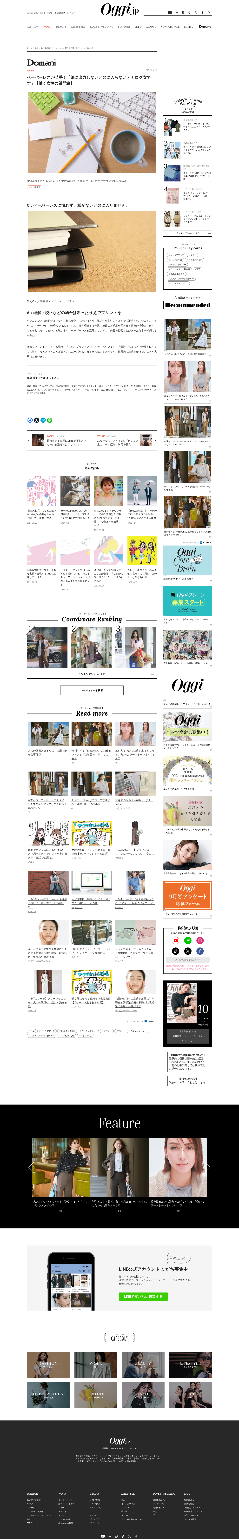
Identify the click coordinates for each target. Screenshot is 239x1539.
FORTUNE (124, 26)
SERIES (188, 26)
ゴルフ (124, 1500)
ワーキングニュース (90, 1031)
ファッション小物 (35, 1511)
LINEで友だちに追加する (143, 1297)
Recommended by (135, 1021)
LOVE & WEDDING (101, 26)
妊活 (155, 1511)
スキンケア (95, 1504)
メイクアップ (96, 1507)
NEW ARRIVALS (170, 26)
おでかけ (125, 1515)
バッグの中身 (86, 1036)
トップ (29, 48)
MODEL (151, 26)
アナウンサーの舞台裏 (180, 269)
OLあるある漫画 (68, 1031)
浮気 (155, 1515)
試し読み (198, 1036)
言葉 (32, 1031)
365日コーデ (32, 1523)
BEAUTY (61, 26)
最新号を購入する (187, 1031)
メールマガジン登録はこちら (187, 960)
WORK (47, 26)
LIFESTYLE (78, 26)
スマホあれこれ (67, 1036)
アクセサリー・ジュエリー (39, 1515)
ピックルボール (128, 1504)
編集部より (189, 1500)
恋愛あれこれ (159, 1500)
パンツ (30, 1504)
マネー (121, 1031)
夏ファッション (34, 1500)
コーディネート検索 (92, 690)
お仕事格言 (45, 48)
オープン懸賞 (190, 1519)
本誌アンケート (191, 1515)
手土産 (124, 1511)
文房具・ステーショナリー (42, 1036)
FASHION (33, 26)
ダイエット (95, 1523)
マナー (109, 1031)
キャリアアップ (48, 1031)
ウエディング (159, 1504)
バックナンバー (187, 1041)
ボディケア (95, 1519)
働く (36, 48)
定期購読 (177, 1036)
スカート (31, 1507)
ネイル (93, 1515)
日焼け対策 (95, 1500)
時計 (29, 1519)
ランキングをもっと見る (92, 674)
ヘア (92, 1511)
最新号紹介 (189, 1504)
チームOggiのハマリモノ (132, 1519)
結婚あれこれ (159, 1507)
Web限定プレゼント (193, 1511)
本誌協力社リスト (192, 1507)
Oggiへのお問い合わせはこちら (187, 1082)
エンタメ (125, 1507)
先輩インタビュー (138, 1031)
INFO (138, 26)
